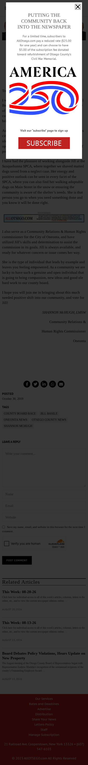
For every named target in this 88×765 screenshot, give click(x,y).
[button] (78, 7)
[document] (44, 382)
